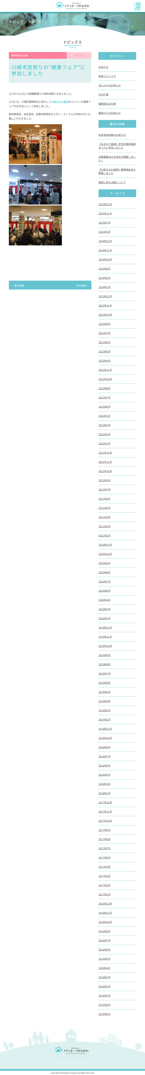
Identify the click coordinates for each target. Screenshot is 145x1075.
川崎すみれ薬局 (59, 101)
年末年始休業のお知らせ (112, 135)
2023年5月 (104, 351)
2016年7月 (104, 940)
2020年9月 (104, 563)
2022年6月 (104, 406)
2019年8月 (104, 664)
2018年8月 (104, 747)
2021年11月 (105, 462)
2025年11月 (105, 213)
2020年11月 (105, 544)
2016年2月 (104, 986)
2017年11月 (105, 811)
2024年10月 (105, 259)
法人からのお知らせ (109, 85)
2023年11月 (105, 305)
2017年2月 (104, 885)
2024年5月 (104, 278)
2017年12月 (105, 802)
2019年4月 (104, 701)
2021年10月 (105, 471)
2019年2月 (104, 710)
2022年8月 (104, 388)
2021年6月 (104, 498)
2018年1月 (104, 793)
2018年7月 (104, 756)
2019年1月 (104, 719)
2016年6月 (104, 949)
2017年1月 (104, 894)
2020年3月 (104, 609)
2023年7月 (104, 333)
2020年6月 (104, 590)
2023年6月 (104, 342)
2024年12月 (105, 241)
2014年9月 (104, 1014)
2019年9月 (104, 655)
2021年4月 (104, 517)
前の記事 (19, 285)
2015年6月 (104, 1005)
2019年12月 (105, 627)
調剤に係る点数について (112, 182)
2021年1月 (104, 535)
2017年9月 (104, 830)
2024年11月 (105, 250)
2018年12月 (105, 728)
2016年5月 (104, 959)
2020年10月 (105, 554)
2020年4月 (104, 600)
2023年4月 (104, 360)
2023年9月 (104, 324)
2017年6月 (104, 857)
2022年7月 (104, 397)
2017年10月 (105, 820)
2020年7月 (104, 581)
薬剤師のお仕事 (107, 103)
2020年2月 (104, 618)
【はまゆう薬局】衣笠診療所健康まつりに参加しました (117, 145)
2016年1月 (104, 995)
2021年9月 (104, 480)
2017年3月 (104, 876)
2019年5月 (104, 692)
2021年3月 (104, 526)
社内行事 (103, 94)
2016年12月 (105, 903)
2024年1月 (104, 287)
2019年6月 (104, 682)
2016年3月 (104, 977)
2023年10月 (105, 314)
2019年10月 (105, 646)
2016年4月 (104, 968)
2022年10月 (105, 379)
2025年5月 (104, 232)
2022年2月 (104, 434)
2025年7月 (104, 222)
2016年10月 (105, 922)
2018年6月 (104, 765)
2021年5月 (104, 508)
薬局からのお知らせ (109, 113)
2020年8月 (104, 572)
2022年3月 (104, 425)
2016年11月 (105, 913)
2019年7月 (104, 673)
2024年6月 (104, 268)
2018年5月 (104, 774)
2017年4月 (104, 866)
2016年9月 (104, 931)
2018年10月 (105, 738)
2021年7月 (104, 489)
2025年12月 (105, 204)
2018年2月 (104, 784)
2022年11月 (105, 370)
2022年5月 (104, 416)
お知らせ (103, 67)
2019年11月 (105, 636)
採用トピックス (107, 76)
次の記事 (81, 285)
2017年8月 (104, 839)
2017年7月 (104, 848)
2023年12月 (105, 296)
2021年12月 (105, 452)
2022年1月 (104, 443)
